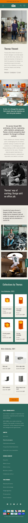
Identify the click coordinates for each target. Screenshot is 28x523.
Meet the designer (8, 440)
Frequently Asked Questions (10, 447)
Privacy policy (6, 494)
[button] (3, 5)
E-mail (19, 72)
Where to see (6, 463)
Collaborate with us (8, 474)
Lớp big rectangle (18, 334)
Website (6, 72)
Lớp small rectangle (18, 309)
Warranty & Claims (8, 483)
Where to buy (6, 467)
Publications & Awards (9, 443)
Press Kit (5, 460)
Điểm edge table (20, 366)
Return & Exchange (8, 487)
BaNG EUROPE (12, 516)
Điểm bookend (6, 387)
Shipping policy (7, 490)
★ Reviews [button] (26, 263)
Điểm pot (5, 366)
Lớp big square (6, 333)
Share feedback (7, 497)
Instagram (13, 72)
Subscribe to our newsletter (10, 450)
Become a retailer (8, 470)
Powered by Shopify (19, 516)
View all (14, 399)
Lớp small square (7, 309)
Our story (5, 436)
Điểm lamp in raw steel (20, 388)
